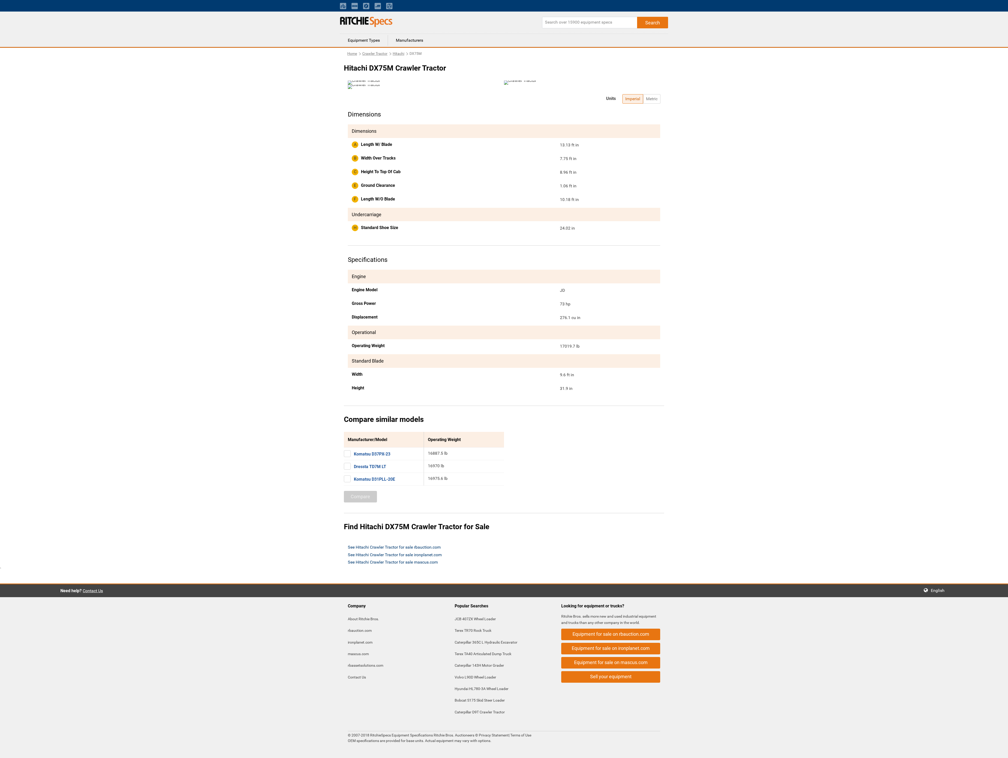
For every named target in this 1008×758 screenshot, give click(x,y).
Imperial (632, 98)
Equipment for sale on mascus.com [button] (611, 662)
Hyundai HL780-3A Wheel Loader (481, 689)
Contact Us (93, 590)
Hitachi (398, 53)
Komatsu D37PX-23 (372, 454)
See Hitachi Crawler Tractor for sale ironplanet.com (395, 554)
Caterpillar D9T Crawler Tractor (480, 712)
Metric (652, 98)
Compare (360, 496)
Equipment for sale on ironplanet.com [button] (611, 648)
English (939, 590)
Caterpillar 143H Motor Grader (479, 665)
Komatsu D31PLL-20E (374, 479)
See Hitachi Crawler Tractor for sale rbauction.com (394, 547)
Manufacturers (409, 40)
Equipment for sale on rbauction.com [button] (611, 634)
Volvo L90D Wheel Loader (475, 677)
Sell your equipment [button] (611, 676)
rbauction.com (360, 630)
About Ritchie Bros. (363, 619)
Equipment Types (364, 40)
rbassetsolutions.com (365, 665)
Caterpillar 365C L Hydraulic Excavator (486, 642)
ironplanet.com (360, 642)
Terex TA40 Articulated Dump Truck (483, 654)
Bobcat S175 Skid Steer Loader (480, 700)
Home (352, 53)
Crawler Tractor (374, 53)
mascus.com (358, 654)
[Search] (652, 22)
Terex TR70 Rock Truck (473, 630)
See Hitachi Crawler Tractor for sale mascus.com (393, 562)
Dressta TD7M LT (370, 466)
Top (998, 750)
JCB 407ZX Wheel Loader (475, 619)
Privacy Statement (494, 735)
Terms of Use (520, 735)
